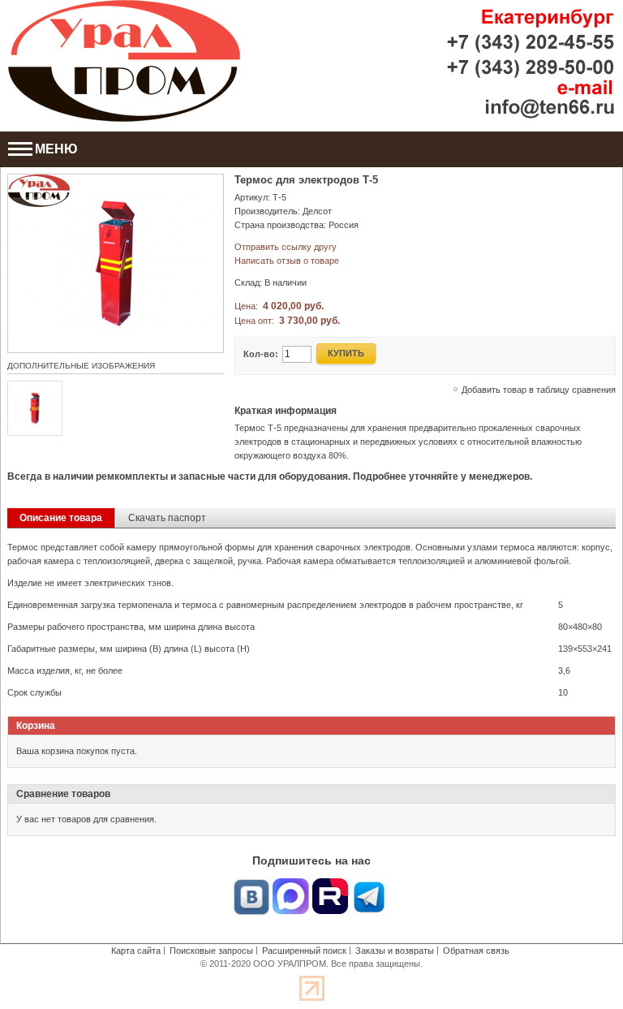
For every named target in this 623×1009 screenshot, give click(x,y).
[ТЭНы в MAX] (291, 885)
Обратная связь (476, 950)
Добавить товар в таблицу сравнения (539, 390)
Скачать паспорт (167, 518)
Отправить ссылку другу (285, 247)
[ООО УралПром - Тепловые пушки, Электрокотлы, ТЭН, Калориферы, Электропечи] (124, 61)
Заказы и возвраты (394, 950)
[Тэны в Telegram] (369, 885)
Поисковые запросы (211, 950)
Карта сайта (136, 950)
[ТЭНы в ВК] (251, 885)
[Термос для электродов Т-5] (115, 181)
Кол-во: (260, 354)
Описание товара (60, 518)
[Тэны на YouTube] (330, 885)
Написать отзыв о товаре (286, 260)
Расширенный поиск (304, 950)
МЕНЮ (56, 149)
